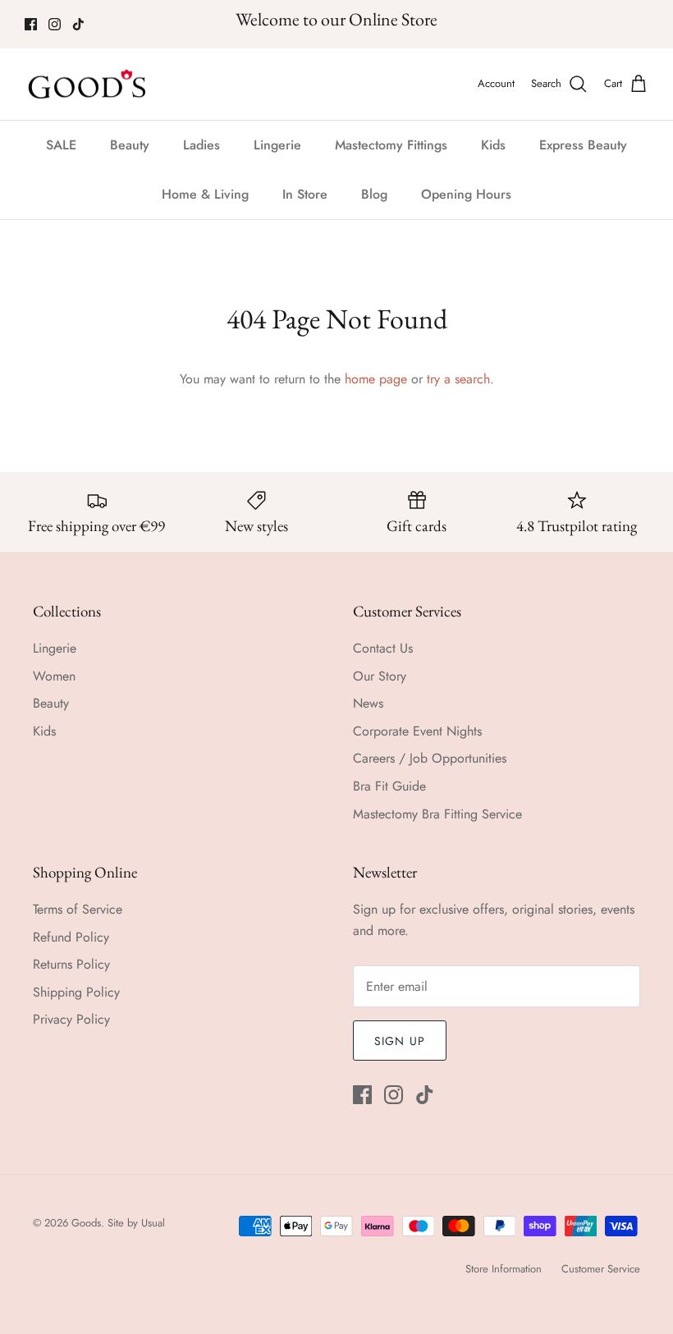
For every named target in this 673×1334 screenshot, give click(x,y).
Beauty (129, 144)
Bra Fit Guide (389, 786)
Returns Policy (71, 964)
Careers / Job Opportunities (429, 758)
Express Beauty (583, 144)
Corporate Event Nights (417, 731)
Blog (374, 194)
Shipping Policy (76, 992)
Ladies (201, 144)
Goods (86, 1223)
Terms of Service (77, 909)
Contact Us (383, 648)
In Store (304, 194)
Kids (493, 144)
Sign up (399, 1041)
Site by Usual (136, 1223)
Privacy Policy (71, 1019)
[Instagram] (54, 24)
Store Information (503, 1269)
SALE (61, 144)
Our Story (379, 676)
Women (54, 676)
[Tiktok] (78, 24)
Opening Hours (466, 194)
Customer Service (600, 1269)
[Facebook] (31, 24)
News (368, 703)
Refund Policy (71, 937)
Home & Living (205, 194)
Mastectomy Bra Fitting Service (437, 814)
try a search (458, 378)
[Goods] (88, 84)
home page (376, 378)
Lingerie (277, 144)
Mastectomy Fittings (391, 144)
